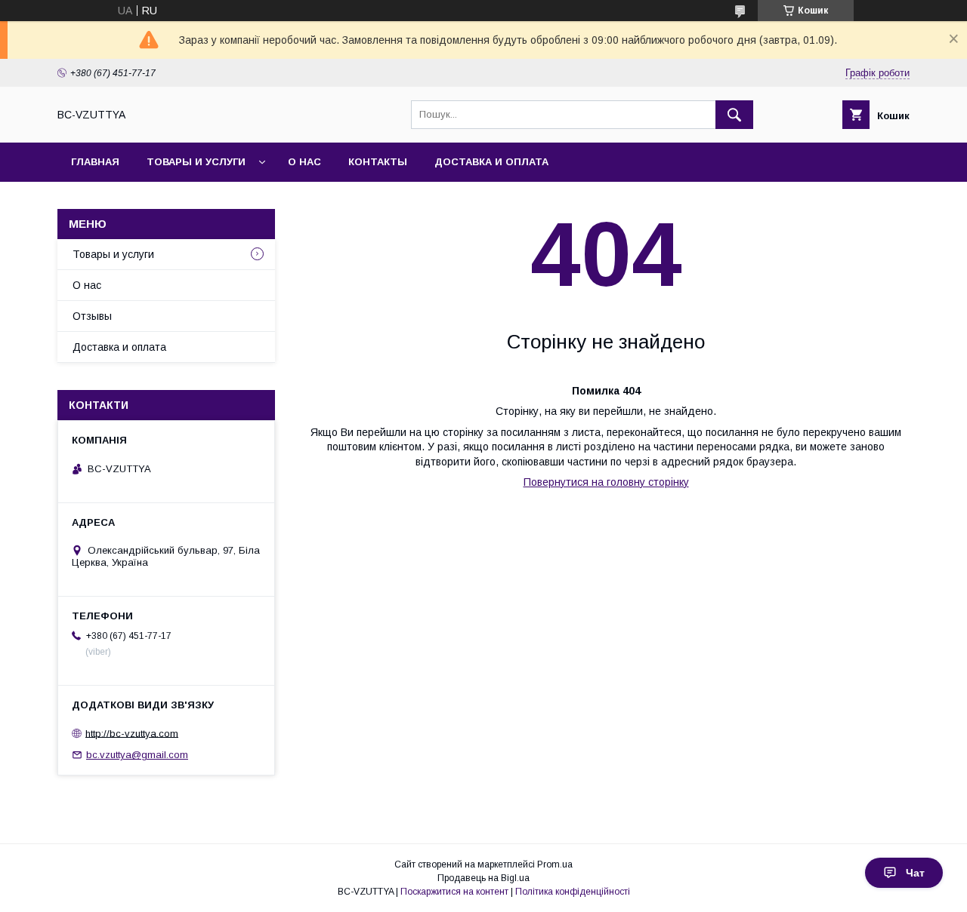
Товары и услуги (196, 161)
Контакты (377, 161)
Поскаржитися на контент (454, 891)
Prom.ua (555, 864)
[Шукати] (734, 114)
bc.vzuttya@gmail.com (137, 754)
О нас (304, 161)
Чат (915, 873)
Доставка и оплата (491, 161)
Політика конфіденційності (572, 891)
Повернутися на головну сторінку (606, 482)
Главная (95, 161)
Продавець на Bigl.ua (483, 878)
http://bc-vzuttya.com (131, 733)
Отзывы (92, 316)
